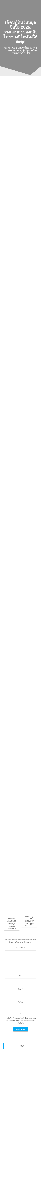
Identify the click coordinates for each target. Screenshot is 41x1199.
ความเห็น (20, 948)
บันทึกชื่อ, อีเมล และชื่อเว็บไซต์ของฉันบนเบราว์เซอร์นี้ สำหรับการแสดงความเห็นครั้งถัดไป (20, 1020)
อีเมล (20, 989)
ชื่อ (20, 976)
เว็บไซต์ (20, 1002)
